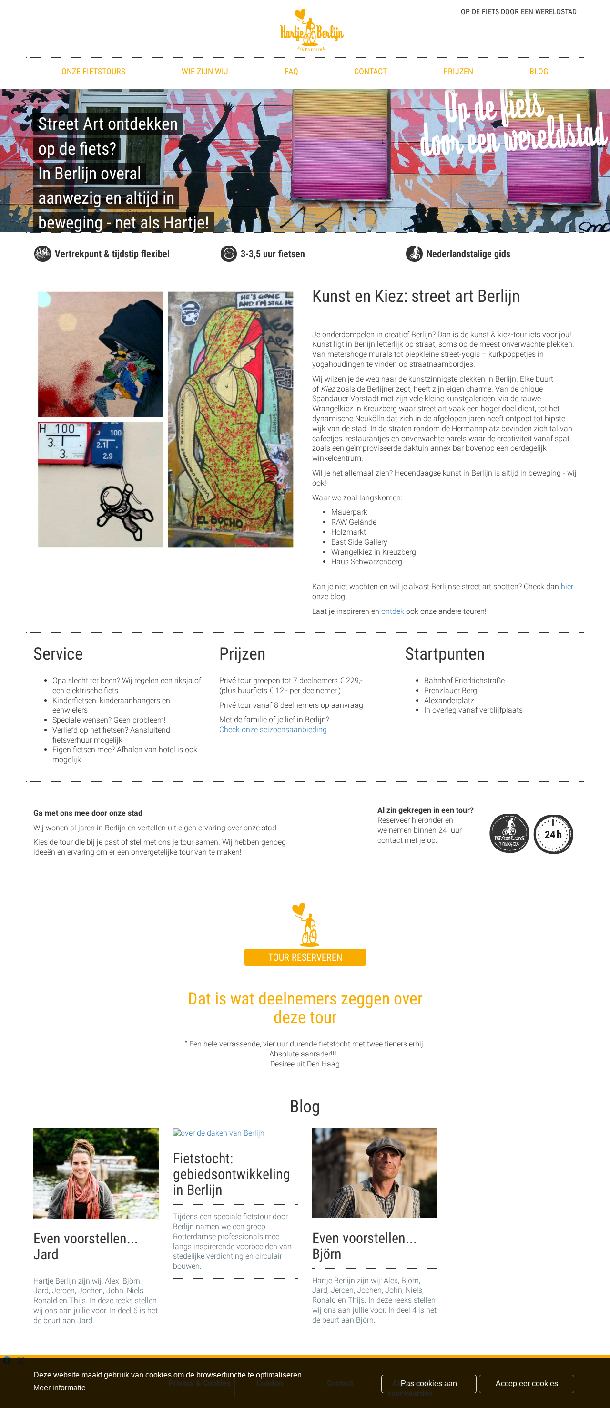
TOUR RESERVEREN (305, 957)
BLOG (539, 71)
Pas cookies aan (429, 1383)
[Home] (305, 28)
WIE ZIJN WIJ (205, 71)
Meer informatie (59, 1388)
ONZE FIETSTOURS (93, 71)
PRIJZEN (458, 71)
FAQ (291, 71)
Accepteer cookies (527, 1383)
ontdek (392, 611)
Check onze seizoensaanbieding (273, 729)
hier (567, 586)
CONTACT (370, 71)
